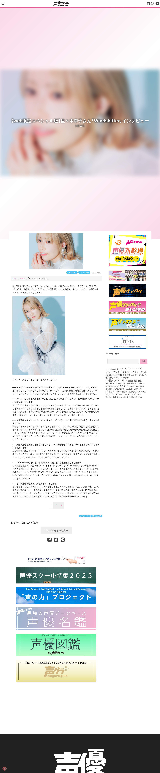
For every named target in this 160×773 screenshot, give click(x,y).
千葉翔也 (109, 377)
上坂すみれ (125, 372)
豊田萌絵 (118, 394)
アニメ (120, 369)
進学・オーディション (132, 394)
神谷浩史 (109, 391)
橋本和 (142, 386)
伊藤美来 (118, 375)
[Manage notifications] (4, 769)
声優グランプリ (115, 380)
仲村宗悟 (109, 375)
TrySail (113, 369)
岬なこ (142, 383)
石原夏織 (128, 389)
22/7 (107, 369)
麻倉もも (139, 397)
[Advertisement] (56, 548)
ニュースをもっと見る (56, 530)
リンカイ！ (72, 272)
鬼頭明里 (131, 397)
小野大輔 (126, 383)
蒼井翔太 (132, 391)
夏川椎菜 (138, 380)
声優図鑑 (129, 380)
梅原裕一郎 (125, 386)
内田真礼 (134, 375)
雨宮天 (109, 397)
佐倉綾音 (126, 375)
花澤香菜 (124, 391)
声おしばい (118, 377)
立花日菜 (116, 391)
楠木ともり (134, 386)
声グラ (126, 377)
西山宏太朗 (142, 391)
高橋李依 (122, 397)
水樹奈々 (109, 389)
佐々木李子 (85, 272)
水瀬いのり (119, 388)
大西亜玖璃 (110, 383)
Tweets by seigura (112, 353)
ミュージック (113, 372)
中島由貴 (143, 372)
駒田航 (115, 397)
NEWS (80, 125)
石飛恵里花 (137, 389)
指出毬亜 (115, 386)
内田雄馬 (143, 375)
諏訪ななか (110, 394)
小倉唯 (118, 383)
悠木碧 (108, 386)
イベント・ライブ (133, 369)
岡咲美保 (134, 383)
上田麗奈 (134, 372)
